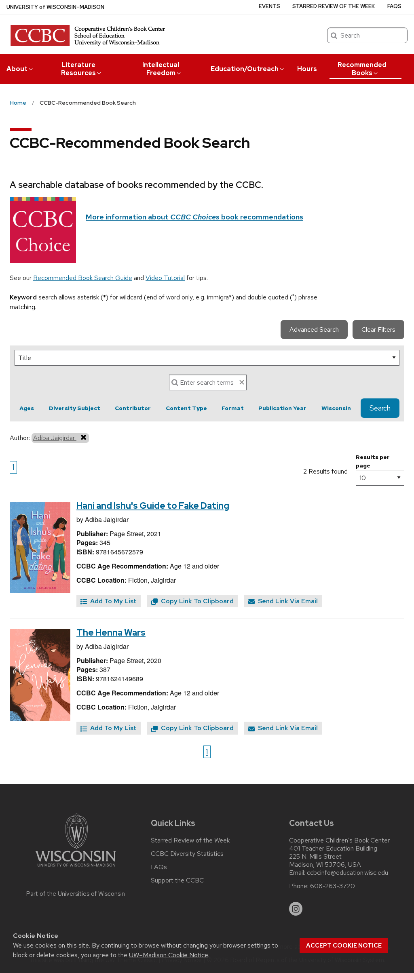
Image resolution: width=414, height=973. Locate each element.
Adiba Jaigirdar (54, 438)
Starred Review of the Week (333, 6)
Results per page (373, 461)
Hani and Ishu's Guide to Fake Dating (152, 506)
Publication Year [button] (282, 408)
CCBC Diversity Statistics (187, 854)
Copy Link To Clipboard (196, 601)
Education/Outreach (245, 69)
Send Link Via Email (287, 601)
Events (269, 6)
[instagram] (296, 909)
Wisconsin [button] (336, 408)
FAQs (394, 6)
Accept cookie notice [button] (344, 945)
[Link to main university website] (75, 868)
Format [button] (233, 408)
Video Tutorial (165, 278)
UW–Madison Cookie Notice (168, 955)
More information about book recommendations (194, 216)
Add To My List (113, 601)
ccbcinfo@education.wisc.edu (347, 873)
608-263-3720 (332, 886)
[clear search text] (242, 382)
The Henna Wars (111, 632)
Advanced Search (314, 329)
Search (380, 408)
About (16, 69)
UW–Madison (55, 7)
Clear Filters (378, 329)
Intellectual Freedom (160, 69)
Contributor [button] (133, 408)
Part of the (75, 894)
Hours (307, 69)
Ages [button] (26, 408)
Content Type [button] (186, 408)
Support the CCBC (177, 880)
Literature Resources (78, 69)
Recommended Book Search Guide (82, 278)
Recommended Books (362, 69)
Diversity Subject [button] (74, 408)
